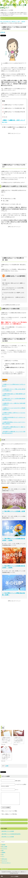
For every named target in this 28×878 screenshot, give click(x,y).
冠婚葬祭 (3, 852)
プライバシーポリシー (6, 862)
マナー (3, 856)
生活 (2, 854)
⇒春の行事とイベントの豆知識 (7, 831)
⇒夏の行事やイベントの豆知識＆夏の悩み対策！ (11, 833)
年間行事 (3, 32)
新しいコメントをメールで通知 (9, 811)
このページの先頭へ (15, 876)
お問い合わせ (4, 858)
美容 (2, 850)
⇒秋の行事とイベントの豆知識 (7, 836)
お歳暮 (6, 765)
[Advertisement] (14, 148)
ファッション (4, 848)
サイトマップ (4, 860)
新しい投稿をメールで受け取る (9, 814)
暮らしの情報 (4, 846)
